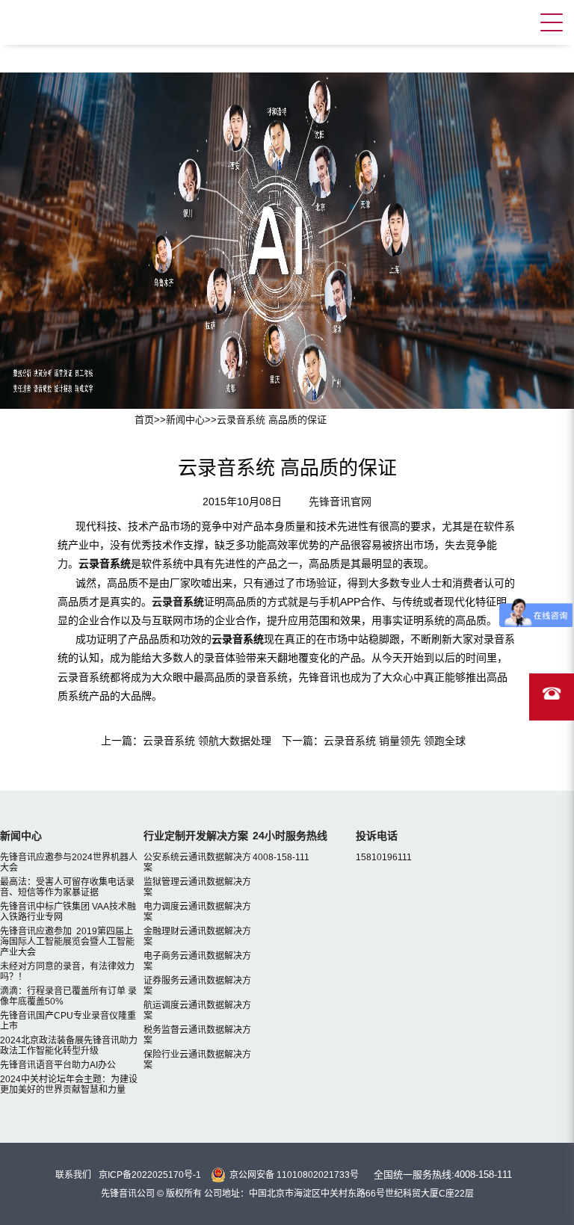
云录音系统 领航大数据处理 (207, 741)
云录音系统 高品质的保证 (272, 419)
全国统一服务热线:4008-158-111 (443, 1174)
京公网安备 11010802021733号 (294, 1175)
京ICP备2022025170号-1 (150, 1175)
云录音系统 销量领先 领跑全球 (395, 741)
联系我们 (73, 1175)
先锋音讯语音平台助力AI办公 (58, 1065)
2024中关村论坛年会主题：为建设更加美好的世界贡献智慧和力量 (69, 1084)
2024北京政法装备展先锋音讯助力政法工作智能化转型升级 (69, 1045)
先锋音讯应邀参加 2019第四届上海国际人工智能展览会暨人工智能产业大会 (67, 941)
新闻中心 (185, 419)
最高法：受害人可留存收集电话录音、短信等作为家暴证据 (67, 887)
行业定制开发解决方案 (196, 836)
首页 (144, 419)
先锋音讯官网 (340, 501)
